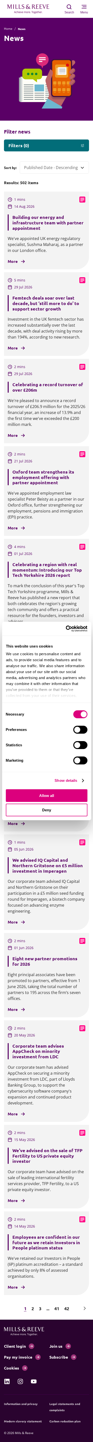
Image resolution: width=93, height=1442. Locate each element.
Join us (55, 1346)
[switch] (80, 730)
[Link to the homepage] (31, 9)
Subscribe (58, 1357)
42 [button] (66, 1308)
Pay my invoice (18, 1357)
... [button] (47, 1308)
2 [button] (32, 1308)
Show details (66, 780)
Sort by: (10, 167)
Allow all (46, 795)
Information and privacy (21, 1404)
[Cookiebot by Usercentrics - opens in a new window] (66, 628)
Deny (46, 810)
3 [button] (40, 1308)
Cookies (11, 1368)
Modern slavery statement (23, 1421)
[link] (7, 1381)
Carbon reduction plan (65, 1421)
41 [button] (56, 1308)
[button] (8, 1308)
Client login (15, 1346)
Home (8, 29)
